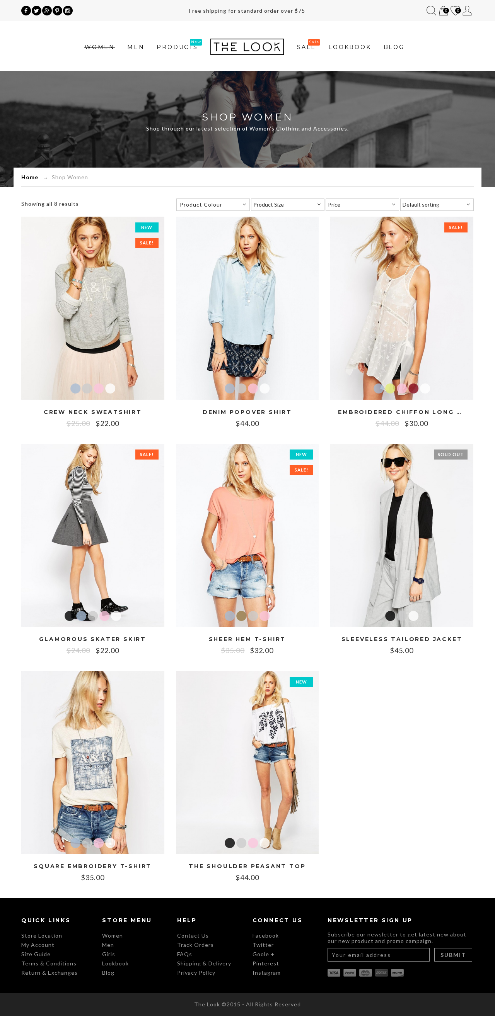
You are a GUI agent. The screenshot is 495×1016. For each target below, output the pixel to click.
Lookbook (349, 47)
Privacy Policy (196, 972)
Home (29, 177)
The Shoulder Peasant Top (247, 866)
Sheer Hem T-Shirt (247, 639)
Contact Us (193, 935)
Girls (108, 954)
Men (135, 47)
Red (413, 388)
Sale (306, 47)
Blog (394, 47)
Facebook (266, 935)
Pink (99, 388)
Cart (443, 11)
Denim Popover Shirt (247, 412)
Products (177, 47)
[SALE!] (92, 307)
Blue (75, 388)
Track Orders (195, 944)
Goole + (264, 954)
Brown (241, 616)
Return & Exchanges (49, 972)
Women (100, 47)
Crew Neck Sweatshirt (93, 412)
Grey (87, 388)
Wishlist (455, 11)
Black (70, 616)
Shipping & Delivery (204, 963)
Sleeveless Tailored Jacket (402, 639)
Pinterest (266, 963)
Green (390, 388)
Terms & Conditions (49, 963)
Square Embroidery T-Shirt (93, 866)
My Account (467, 10)
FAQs (184, 954)
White (110, 388)
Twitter (263, 944)
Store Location (41, 935)
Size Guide (36, 954)
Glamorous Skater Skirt (92, 639)
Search (431, 10)
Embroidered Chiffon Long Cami (402, 412)
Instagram (267, 972)
